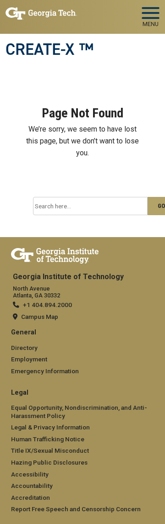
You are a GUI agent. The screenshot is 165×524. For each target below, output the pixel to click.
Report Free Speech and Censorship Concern (76, 509)
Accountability (32, 485)
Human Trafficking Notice (47, 439)
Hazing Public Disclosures (49, 462)
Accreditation (30, 497)
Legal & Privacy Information (50, 427)
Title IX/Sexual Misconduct (50, 450)
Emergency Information (45, 371)
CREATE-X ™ (50, 49)
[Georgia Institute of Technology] (41, 13)
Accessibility (30, 474)
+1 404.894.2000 (47, 304)
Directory (24, 347)
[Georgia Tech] (55, 254)
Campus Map (39, 316)
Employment (29, 359)
